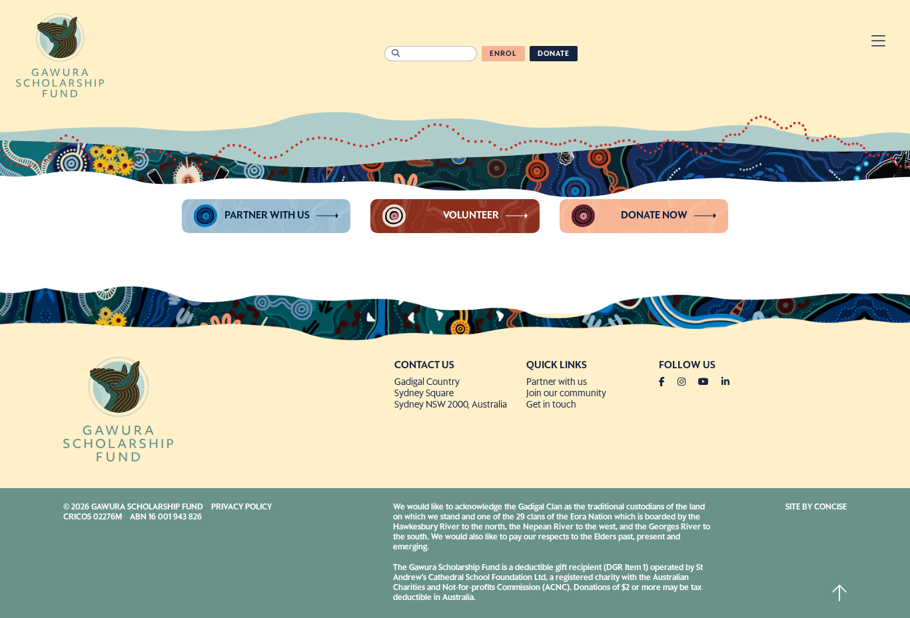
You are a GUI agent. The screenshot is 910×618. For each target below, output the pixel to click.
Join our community (566, 393)
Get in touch (551, 405)
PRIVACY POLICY (241, 507)
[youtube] (708, 382)
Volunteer (471, 215)
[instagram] (687, 382)
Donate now (654, 215)
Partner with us (267, 215)
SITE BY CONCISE (816, 507)
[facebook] (667, 382)
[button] (878, 43)
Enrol (503, 53)
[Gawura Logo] (60, 54)
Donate (554, 53)
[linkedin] (725, 382)
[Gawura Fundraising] (223, 408)
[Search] (395, 54)
